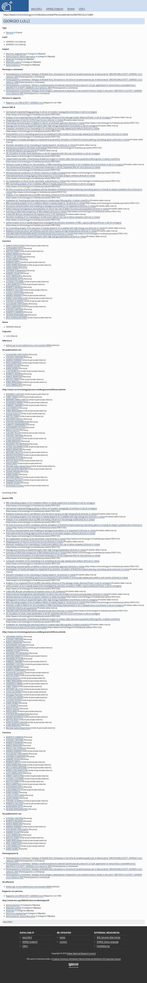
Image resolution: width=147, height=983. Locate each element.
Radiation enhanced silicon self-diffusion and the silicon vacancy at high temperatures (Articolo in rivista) (51, 231)
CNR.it (82, 8)
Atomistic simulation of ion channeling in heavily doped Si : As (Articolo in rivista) (41, 145)
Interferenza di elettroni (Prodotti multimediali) (26, 148)
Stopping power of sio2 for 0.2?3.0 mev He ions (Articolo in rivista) (34, 120)
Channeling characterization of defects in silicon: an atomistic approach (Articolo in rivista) (45, 123)
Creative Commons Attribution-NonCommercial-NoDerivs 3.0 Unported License (86, 959)
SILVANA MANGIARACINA (17, 315)
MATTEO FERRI (12, 251)
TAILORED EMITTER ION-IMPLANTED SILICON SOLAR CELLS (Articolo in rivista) (39, 233)
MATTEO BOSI (12, 460)
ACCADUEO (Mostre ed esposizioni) (21, 150)
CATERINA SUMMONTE (16, 270)
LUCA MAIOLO (12, 408)
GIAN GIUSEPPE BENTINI (16, 469)
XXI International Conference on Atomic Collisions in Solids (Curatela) (36, 172)
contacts (63, 941)
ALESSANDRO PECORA (15, 427)
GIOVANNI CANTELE (14, 419)
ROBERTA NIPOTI (13, 262)
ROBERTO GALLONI (14, 290)
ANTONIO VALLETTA (14, 452)
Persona (9, 32)
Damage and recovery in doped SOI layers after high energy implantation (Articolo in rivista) (46, 236)
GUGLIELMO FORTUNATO (17, 303)
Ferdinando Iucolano (15, 485)
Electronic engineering (16, 53)
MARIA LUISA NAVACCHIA (17, 298)
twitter (62, 937)
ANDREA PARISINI (13, 295)
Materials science (13, 62)
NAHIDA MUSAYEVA (14, 455)
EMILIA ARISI (11, 463)
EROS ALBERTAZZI (13, 306)
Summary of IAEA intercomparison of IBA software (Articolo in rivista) (36, 211)
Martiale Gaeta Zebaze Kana (18, 466)
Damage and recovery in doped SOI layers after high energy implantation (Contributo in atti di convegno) (51, 125)
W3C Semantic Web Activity (108, 937)
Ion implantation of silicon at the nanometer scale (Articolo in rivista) (35, 181)
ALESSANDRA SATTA (14, 248)
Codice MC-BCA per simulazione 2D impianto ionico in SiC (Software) (35, 214)
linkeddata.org (103, 946)
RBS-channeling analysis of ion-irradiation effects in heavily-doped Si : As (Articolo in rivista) (45, 203)
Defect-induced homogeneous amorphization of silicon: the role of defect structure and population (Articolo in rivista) (57, 208)
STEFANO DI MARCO (15, 301)
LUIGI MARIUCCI (13, 284)
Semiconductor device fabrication (20, 56)
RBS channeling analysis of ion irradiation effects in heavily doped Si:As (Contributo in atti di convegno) (50, 184)
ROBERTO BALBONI (14, 287)
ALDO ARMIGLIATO (14, 276)
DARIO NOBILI (12, 268)
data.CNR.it (36, 8)
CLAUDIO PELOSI (13, 433)
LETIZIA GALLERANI (14, 446)
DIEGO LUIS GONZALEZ (16, 256)
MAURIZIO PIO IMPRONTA (17, 444)
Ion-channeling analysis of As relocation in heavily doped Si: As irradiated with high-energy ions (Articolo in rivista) (55, 228)
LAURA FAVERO (12, 259)
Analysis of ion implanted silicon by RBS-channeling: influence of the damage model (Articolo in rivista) (50, 195)
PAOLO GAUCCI (12, 430)
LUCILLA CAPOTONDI (15, 292)
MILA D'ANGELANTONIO (16, 317)
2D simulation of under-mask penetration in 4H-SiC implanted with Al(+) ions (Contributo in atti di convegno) (53, 153)
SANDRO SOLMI (13, 273)
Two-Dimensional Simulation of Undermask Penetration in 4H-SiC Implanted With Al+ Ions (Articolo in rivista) (53, 167)
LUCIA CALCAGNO (13, 438)
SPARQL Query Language (108, 941)
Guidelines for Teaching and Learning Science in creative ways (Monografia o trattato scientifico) (48, 200)
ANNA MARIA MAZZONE (16, 265)
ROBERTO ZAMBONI (14, 312)
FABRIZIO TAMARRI (14, 405)
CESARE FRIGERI (13, 471)
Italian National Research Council (81, 953)
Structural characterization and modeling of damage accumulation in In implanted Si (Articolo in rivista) (51, 206)
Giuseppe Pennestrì (14, 480)
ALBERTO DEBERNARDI (16, 424)
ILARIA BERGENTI (13, 441)
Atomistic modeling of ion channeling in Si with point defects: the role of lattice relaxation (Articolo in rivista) (53, 217)
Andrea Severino (13, 413)
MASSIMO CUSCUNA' (15, 394)
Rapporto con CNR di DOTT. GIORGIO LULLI (25, 102)
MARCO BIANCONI (14, 254)
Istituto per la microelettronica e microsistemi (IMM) (28, 345)
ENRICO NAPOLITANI (15, 245)
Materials (10, 59)
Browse (71, 8)
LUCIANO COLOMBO (15, 281)
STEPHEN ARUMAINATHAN (17, 422)
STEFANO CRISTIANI (14, 309)
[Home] (14, 6)
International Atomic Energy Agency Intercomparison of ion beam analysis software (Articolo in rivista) (50, 175)
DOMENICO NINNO (14, 402)
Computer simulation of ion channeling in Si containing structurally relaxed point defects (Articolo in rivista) (52, 128)
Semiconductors (13, 65)
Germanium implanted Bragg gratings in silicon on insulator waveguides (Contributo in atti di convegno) (51, 112)
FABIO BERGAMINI (14, 382)
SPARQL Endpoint (54, 8)
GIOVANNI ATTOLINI (14, 458)
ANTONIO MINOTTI (14, 477)
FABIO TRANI (11, 397)
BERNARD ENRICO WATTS (17, 399)
